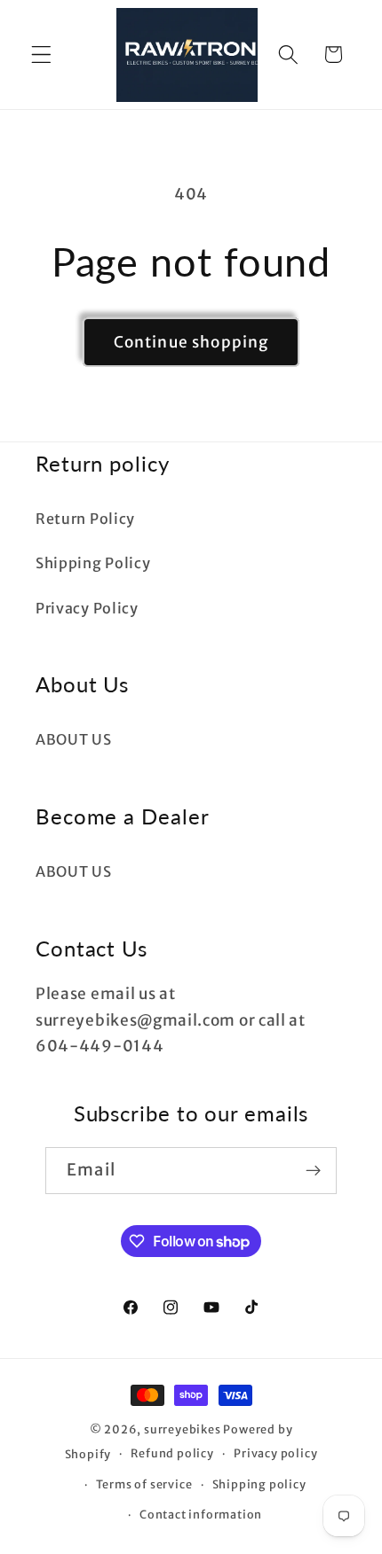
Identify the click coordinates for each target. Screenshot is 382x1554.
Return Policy (85, 518)
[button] (41, 54)
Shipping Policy (93, 563)
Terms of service (144, 1484)
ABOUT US (74, 739)
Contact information (200, 1514)
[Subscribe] (313, 1171)
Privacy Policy (87, 608)
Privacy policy (275, 1453)
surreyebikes (182, 1429)
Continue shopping (191, 342)
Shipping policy (259, 1484)
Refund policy (172, 1453)
